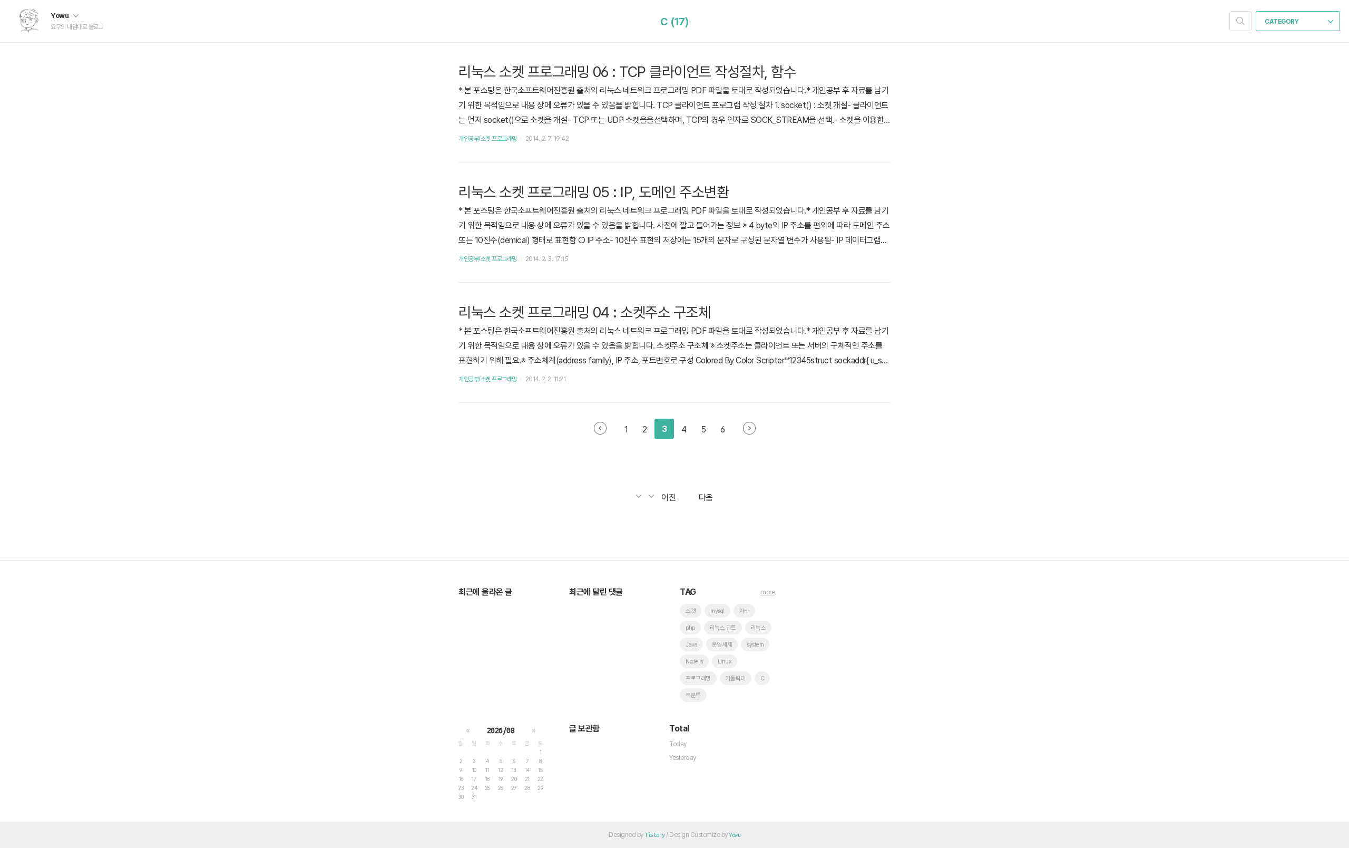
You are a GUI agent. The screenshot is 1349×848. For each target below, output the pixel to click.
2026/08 (501, 730)
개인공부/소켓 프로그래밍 (487, 138)
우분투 (693, 695)
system (755, 644)
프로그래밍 (698, 678)
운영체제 (722, 644)
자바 (744, 611)
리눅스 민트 (723, 627)
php (690, 627)
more (767, 592)
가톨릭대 (736, 678)
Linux (725, 661)
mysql (717, 611)
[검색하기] (1240, 21)
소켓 (691, 611)
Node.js (694, 661)
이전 (600, 428)
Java (691, 644)
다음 (749, 428)
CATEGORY (1282, 21)
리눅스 (758, 627)
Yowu (60, 15)
